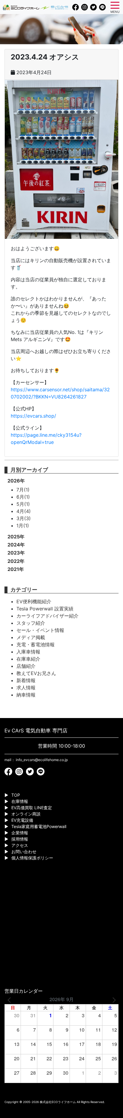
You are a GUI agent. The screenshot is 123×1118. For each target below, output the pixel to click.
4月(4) (23, 511)
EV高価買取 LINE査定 (31, 807)
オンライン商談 (26, 813)
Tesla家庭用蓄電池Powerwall (38, 826)
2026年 (16, 481)
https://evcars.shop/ (33, 416)
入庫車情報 (28, 652)
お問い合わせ (23, 851)
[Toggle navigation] (115, 5)
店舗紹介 (26, 666)
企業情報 (19, 832)
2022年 (15, 561)
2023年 (16, 553)
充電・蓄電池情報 (35, 644)
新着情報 (26, 680)
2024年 (16, 545)
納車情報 (26, 695)
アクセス (19, 845)
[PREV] (10, 999)
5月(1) (23, 504)
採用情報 (19, 838)
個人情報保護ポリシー (32, 857)
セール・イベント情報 (40, 630)
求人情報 (26, 688)
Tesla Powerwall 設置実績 (44, 609)
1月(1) (22, 526)
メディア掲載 (30, 637)
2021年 (15, 569)
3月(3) (23, 518)
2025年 (15, 537)
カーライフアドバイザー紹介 (47, 616)
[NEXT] (113, 999)
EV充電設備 (22, 820)
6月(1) (23, 497)
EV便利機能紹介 (33, 601)
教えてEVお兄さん (36, 673)
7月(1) (23, 490)
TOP (15, 795)
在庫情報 (19, 801)
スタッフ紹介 (30, 623)
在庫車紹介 (28, 659)
